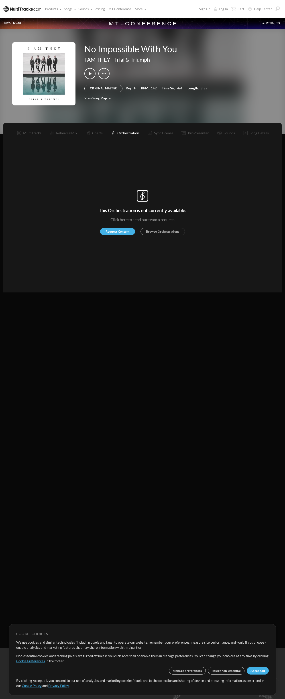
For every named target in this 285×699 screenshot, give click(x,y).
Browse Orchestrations (162, 231)
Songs (68, 9)
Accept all (257, 671)
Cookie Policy (32, 686)
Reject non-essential (226, 671)
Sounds (83, 9)
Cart (241, 9)
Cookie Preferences (30, 661)
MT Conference (119, 9)
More (139, 9)
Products (51, 9)
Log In (223, 9)
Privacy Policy (58, 686)
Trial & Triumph (132, 59)
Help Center (263, 9)
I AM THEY (97, 59)
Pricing (100, 9)
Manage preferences (187, 671)
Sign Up (204, 9)
